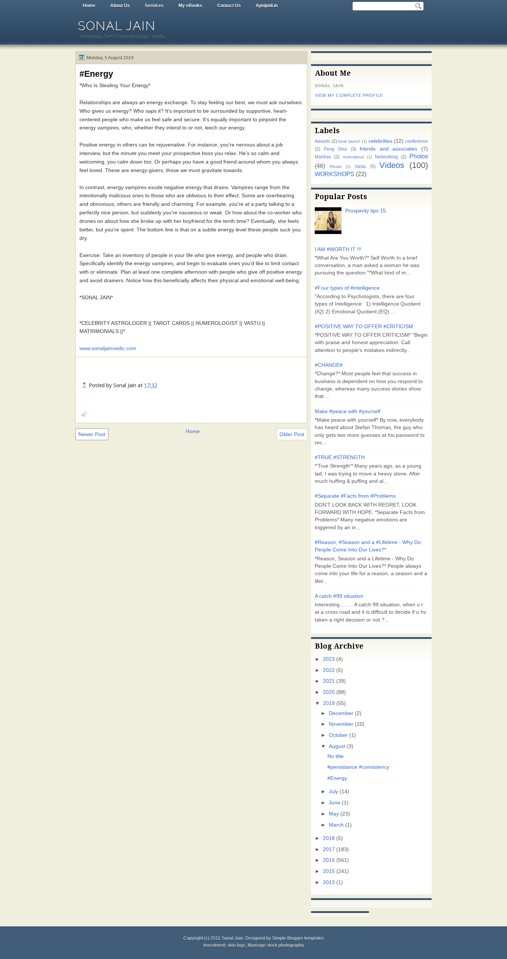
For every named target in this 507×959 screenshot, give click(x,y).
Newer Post (91, 434)
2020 (329, 692)
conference (416, 141)
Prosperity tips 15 (365, 211)
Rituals (336, 166)
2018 (329, 838)
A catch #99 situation (339, 596)
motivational (353, 157)
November (341, 724)
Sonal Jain (117, 26)
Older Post (291, 434)
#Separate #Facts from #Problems (355, 496)
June (334, 802)
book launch (349, 141)
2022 (329, 670)
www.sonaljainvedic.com (107, 348)
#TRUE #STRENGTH (340, 457)
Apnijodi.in (267, 5)
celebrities (380, 141)
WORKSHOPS (334, 174)
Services (154, 5)
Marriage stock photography (276, 945)
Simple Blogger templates (298, 938)
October (338, 735)
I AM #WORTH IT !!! (338, 249)
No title (335, 756)
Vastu (360, 166)
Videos (391, 165)
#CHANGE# (329, 365)
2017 (329, 849)
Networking (386, 156)
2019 (329, 703)
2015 (329, 871)
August (337, 746)
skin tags (236, 945)
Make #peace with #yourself (347, 411)
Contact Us (229, 5)
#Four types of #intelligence (347, 288)
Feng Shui (335, 149)
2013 (329, 882)
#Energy (96, 74)
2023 (329, 659)
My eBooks (190, 5)
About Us (120, 5)
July (333, 791)
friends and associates (388, 149)
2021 (329, 681)
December (341, 713)
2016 (329, 860)
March (336, 825)
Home (89, 5)
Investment (214, 945)
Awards (322, 141)
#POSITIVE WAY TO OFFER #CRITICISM (364, 326)
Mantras (323, 156)
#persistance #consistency (358, 767)
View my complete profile (349, 95)
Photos (418, 156)
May (334, 814)
